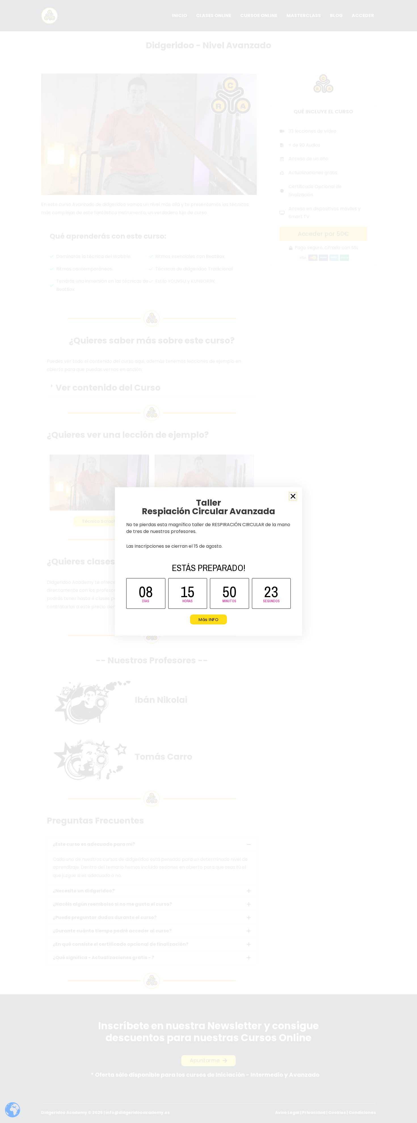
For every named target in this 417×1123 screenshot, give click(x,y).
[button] (293, 496)
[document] (208, 561)
